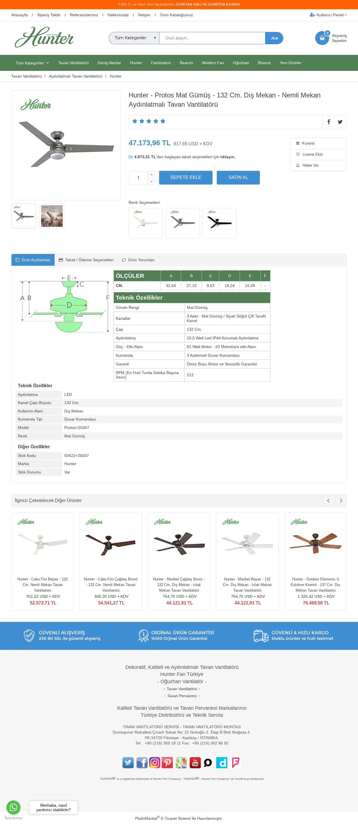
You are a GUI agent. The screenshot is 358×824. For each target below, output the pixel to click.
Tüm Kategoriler (30, 63)
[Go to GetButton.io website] (13, 818)
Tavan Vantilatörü (182, 689)
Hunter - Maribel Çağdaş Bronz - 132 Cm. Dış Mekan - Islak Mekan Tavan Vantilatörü (179, 584)
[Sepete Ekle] (186, 177)
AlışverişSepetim (339, 38)
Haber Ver (311, 165)
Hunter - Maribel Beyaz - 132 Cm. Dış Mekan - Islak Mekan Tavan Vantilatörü (247, 584)
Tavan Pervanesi (182, 696)
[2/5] (138, 121)
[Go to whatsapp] (13, 807)
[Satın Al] (238, 177)
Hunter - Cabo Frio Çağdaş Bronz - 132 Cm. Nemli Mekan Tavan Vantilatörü (111, 584)
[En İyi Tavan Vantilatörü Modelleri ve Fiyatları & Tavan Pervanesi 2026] (44, 50)
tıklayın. (227, 157)
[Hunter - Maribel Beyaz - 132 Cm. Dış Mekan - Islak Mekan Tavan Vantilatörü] (247, 545)
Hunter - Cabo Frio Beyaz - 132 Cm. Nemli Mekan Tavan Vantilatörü (42, 584)
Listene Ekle (313, 154)
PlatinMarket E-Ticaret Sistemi (163, 818)
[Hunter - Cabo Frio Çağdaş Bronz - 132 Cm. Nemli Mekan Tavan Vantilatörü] (111, 545)
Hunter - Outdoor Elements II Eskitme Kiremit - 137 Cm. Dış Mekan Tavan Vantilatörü (315, 584)
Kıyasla (308, 143)
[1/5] (134, 121)
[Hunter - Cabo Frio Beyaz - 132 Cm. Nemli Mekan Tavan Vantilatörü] (42, 545)
